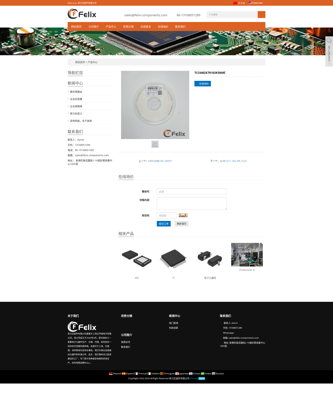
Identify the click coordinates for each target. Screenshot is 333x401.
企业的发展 (76, 99)
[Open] (329, 52)
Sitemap (194, 378)
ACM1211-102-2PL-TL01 (233, 161)
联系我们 (180, 26)
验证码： (147, 215)
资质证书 (125, 342)
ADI (137, 277)
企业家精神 (76, 106)
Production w (247, 269)
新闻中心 (174, 316)
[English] (255, 2)
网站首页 (76, 26)
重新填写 (181, 223)
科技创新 (173, 327)
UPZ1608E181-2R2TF (160, 161)
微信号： (147, 191)
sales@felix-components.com (145, 15)
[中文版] (239, 2)
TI (173, 277)
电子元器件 (210, 277)
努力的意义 (76, 113)
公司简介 (93, 26)
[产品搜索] (261, 14)
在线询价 (163, 26)
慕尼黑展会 (76, 91)
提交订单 (164, 223)
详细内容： (145, 200)
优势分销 (128, 26)
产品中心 (111, 26)
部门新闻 (173, 322)
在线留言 (145, 26)
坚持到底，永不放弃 (81, 120)
